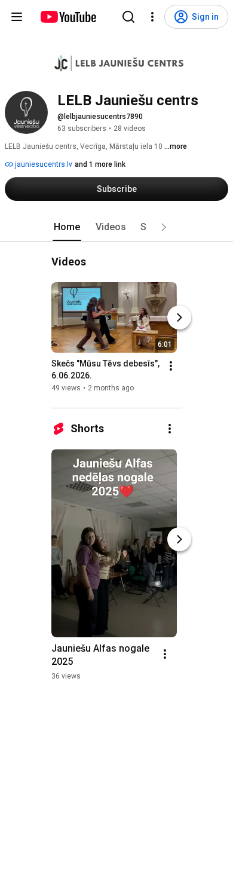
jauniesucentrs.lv (42, 164)
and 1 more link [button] (100, 164)
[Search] (128, 17)
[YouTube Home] (68, 16)
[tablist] (116, 227)
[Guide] (17, 17)
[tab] (67, 227)
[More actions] (171, 366)
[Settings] (152, 17)
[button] (163, 227)
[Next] (179, 317)
